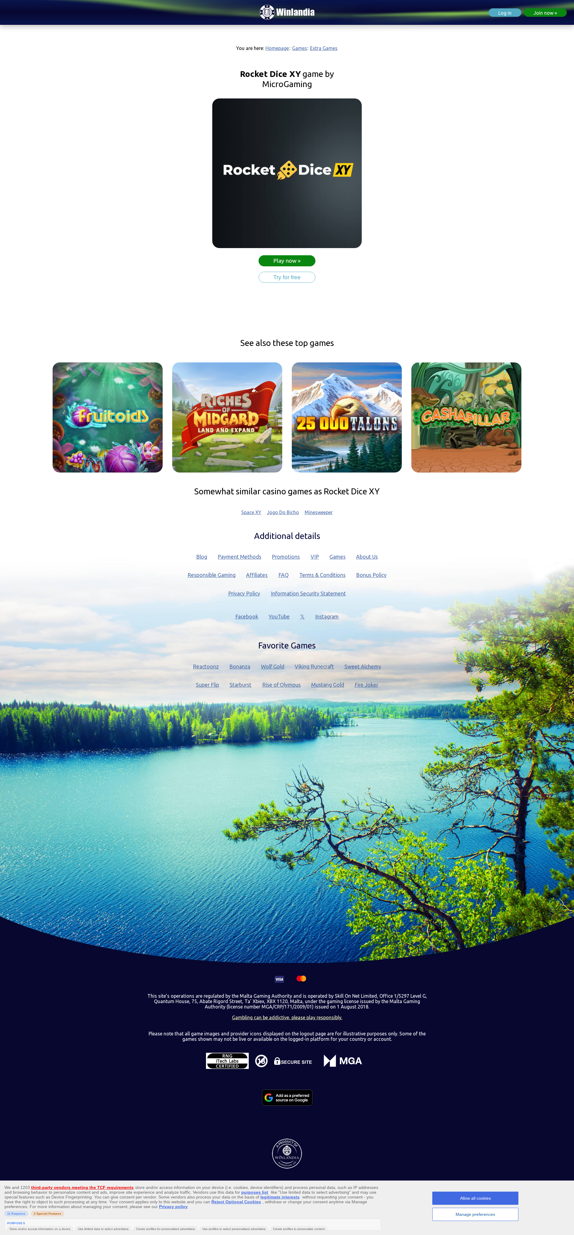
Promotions (286, 557)
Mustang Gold (327, 685)
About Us (367, 557)
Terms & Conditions (322, 575)
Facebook (246, 616)
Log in (505, 13)
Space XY (251, 512)
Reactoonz (206, 666)
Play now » (287, 260)
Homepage (277, 48)
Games (299, 48)
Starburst (240, 685)
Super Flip (207, 685)
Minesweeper (319, 512)
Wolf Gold (272, 666)
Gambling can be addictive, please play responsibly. (287, 1017)
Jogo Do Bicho (283, 512)
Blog (201, 557)
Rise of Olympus (281, 685)
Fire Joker (366, 685)
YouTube (279, 616)
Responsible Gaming (211, 575)
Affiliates (257, 575)
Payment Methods (239, 557)
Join (543, 13)
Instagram (327, 616)
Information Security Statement (308, 593)
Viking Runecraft (314, 666)
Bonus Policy (371, 575)
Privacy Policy (244, 593)
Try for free (287, 277)
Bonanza (239, 666)
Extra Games (324, 48)
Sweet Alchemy (362, 666)
